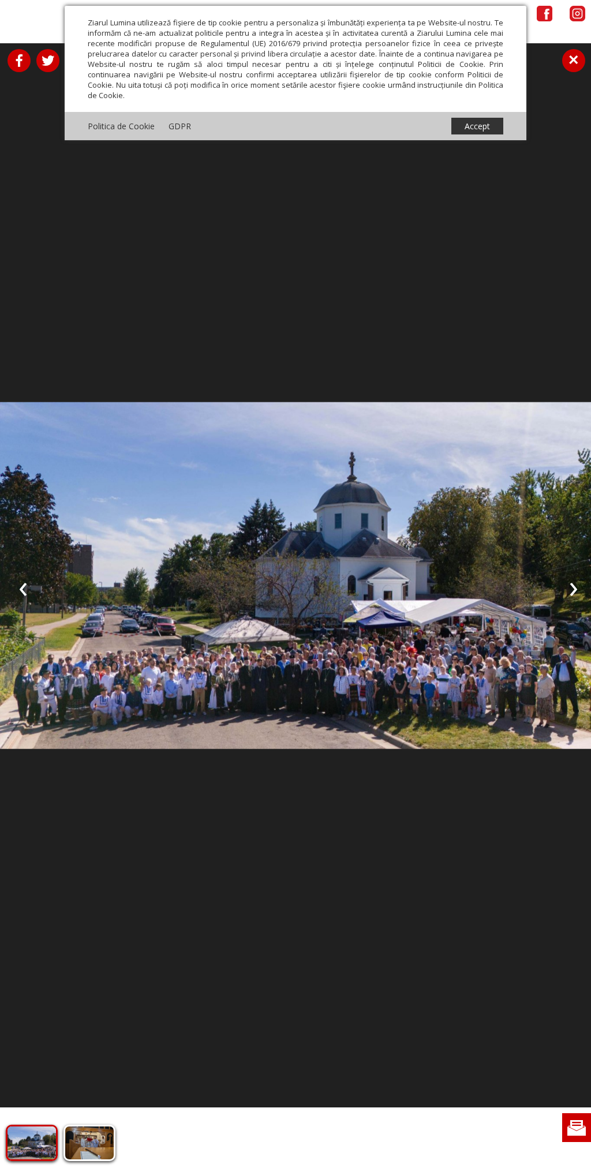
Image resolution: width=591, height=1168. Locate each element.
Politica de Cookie (121, 126)
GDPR (180, 126)
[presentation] (23, 586)
